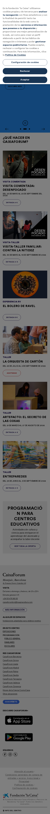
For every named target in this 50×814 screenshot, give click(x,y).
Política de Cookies (15, 55)
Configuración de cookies (25, 62)
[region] (25, 42)
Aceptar (24, 80)
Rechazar (25, 71)
